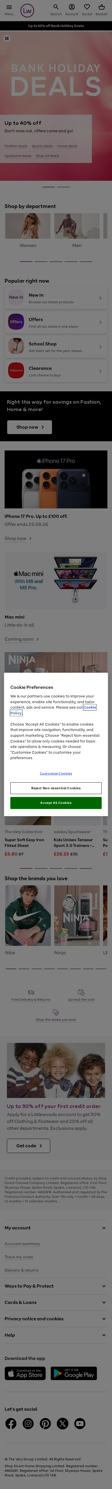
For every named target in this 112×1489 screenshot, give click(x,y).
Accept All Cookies (56, 802)
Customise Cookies (56, 773)
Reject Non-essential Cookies (56, 788)
